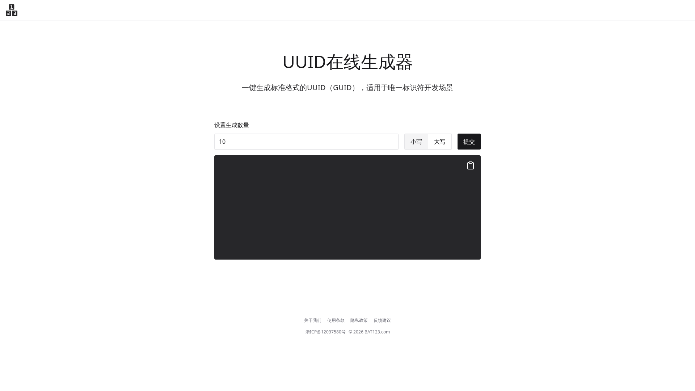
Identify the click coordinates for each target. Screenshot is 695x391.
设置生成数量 (231, 125)
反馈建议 (382, 320)
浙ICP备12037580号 (326, 332)
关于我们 (312, 320)
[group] (428, 142)
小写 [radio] (416, 142)
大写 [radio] (440, 142)
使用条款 (336, 320)
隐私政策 (359, 320)
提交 (469, 142)
